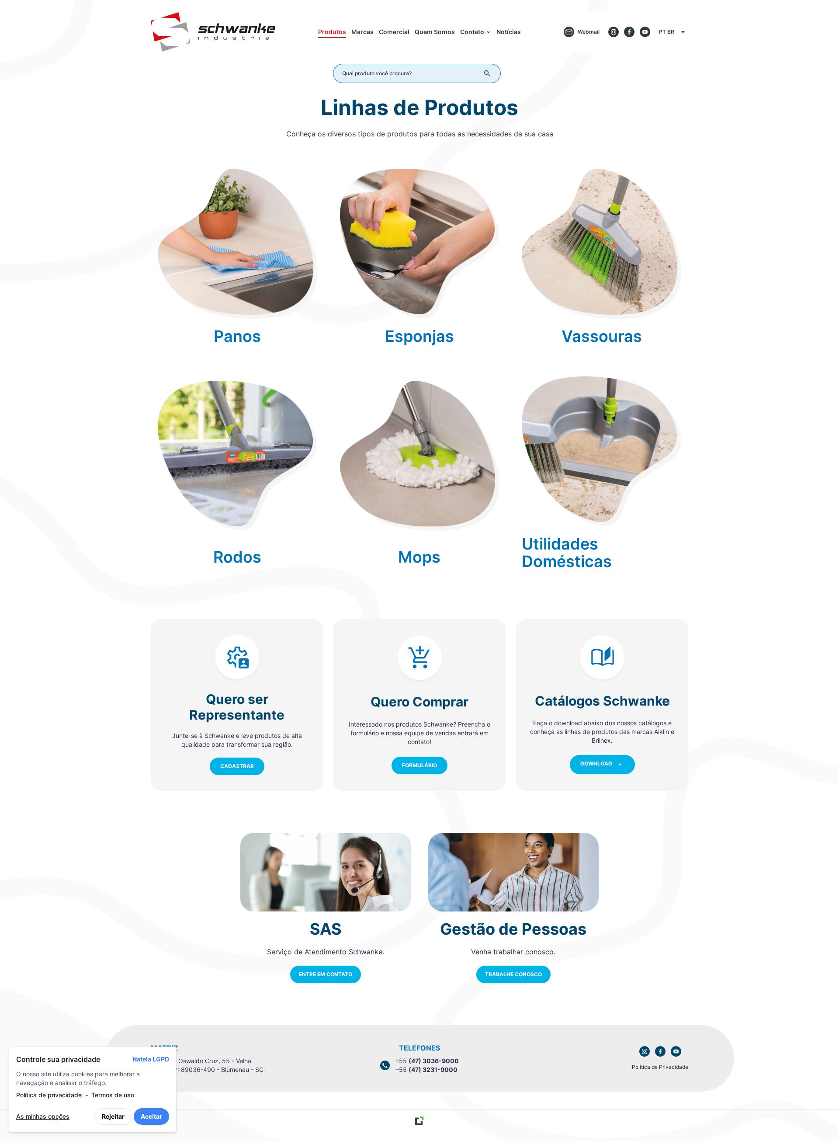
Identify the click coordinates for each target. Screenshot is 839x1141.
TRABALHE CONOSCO (513, 974)
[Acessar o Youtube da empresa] (645, 32)
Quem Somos (435, 31)
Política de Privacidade (660, 1067)
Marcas (362, 31)
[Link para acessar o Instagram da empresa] (644, 1051)
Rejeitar (113, 1116)
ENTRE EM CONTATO (325, 974)
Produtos (332, 31)
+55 (427, 1060)
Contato (472, 31)
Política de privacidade (49, 1095)
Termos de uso (112, 1095)
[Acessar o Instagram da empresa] (613, 32)
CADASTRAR (237, 766)
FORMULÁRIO (419, 765)
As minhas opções (42, 1116)
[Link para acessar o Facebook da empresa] (660, 1051)
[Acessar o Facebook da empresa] (629, 32)
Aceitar (151, 1116)
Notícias (508, 31)
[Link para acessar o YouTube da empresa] (676, 1051)
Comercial (394, 31)
